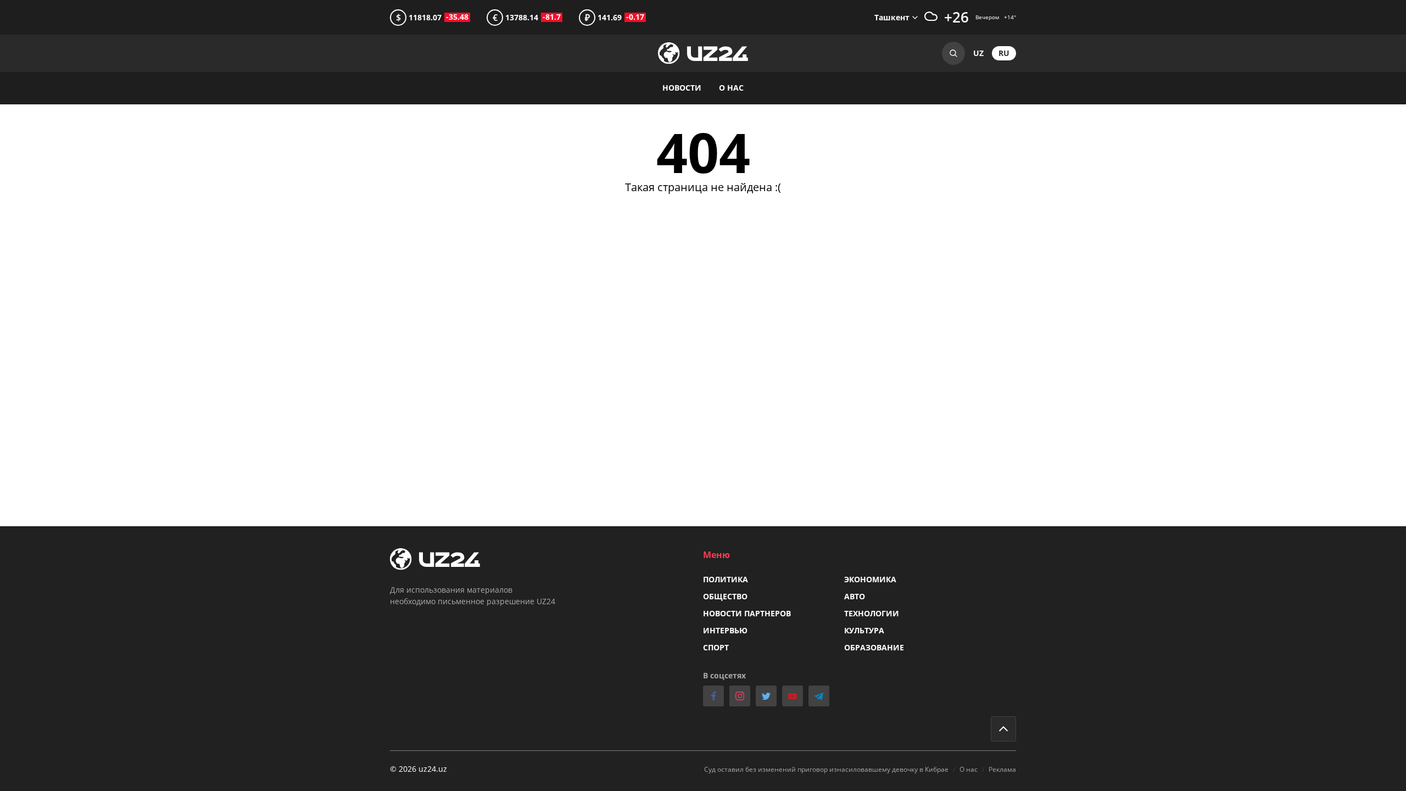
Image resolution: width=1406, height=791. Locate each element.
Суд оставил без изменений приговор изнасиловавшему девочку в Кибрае (826, 769)
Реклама (1002, 769)
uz (978, 53)
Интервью (725, 630)
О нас (731, 87)
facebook (713, 696)
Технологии (871, 613)
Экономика (870, 579)
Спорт (716, 647)
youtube (792, 696)
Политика (725, 579)
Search (953, 53)
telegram (818, 696)
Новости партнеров (747, 613)
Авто (854, 596)
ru (1003, 53)
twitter (766, 696)
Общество (725, 596)
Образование (874, 647)
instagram (739, 696)
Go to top (1003, 729)
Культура (864, 630)
